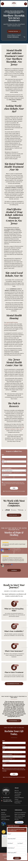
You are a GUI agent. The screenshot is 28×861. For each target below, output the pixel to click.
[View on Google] (2, 550)
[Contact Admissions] (24, 37)
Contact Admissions (13, 37)
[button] (25, 3)
